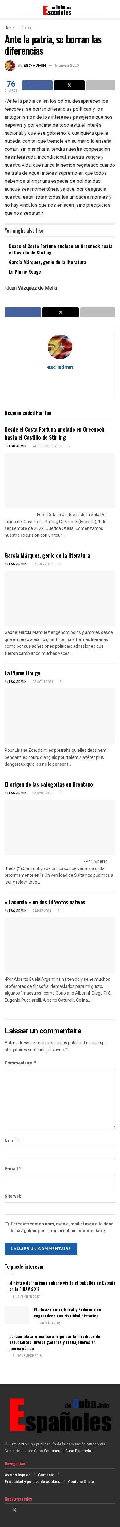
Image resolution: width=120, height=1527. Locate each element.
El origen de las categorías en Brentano (49, 784)
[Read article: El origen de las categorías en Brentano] (60, 827)
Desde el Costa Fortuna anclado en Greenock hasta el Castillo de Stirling (61, 249)
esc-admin (34, 65)
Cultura (27, 28)
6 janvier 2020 (67, 65)
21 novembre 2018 (27, 1356)
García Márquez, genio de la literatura (47, 262)
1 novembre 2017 (26, 1297)
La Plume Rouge (25, 271)
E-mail (13, 1169)
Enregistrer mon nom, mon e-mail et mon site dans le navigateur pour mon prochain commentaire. (62, 1227)
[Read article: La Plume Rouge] (60, 716)
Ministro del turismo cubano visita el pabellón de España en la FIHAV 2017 (62, 1285)
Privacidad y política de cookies (32, 1482)
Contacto (46, 1475)
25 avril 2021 (43, 793)
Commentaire (20, 1063)
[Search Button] (112, 9)
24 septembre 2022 (47, 446)
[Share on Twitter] (69, 85)
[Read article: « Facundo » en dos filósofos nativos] (60, 945)
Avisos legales (17, 1475)
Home (10, 28)
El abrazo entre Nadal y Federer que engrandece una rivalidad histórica (67, 1312)
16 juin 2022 (42, 564)
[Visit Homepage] (60, 9)
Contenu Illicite (81, 1482)
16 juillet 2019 (48, 1323)
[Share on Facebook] (37, 85)
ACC (22, 1444)
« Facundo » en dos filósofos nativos (45, 902)
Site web (13, 1196)
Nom (11, 1141)
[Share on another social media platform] (100, 85)
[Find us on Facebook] (6, 1510)
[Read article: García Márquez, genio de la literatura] (60, 598)
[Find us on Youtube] (30, 1510)
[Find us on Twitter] (14, 1510)
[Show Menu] (7, 9)
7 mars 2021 (41, 911)
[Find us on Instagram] (22, 1510)
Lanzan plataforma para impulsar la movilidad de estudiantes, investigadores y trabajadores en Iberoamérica (54, 1342)
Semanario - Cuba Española (68, 1451)
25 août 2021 (42, 682)
